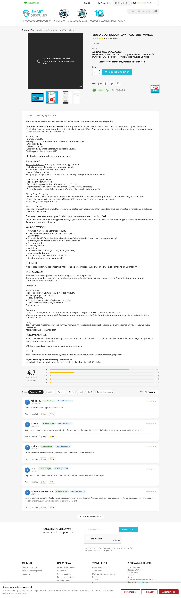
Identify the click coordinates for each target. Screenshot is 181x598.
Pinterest (118, 83)
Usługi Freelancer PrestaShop (107, 20)
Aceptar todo (168, 591)
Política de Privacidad (66, 567)
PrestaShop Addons (105, 392)
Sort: (141, 391)
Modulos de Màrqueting (37, 20)
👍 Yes (43, 414)
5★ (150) (49, 392)
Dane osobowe (98, 567)
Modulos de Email (77, 20)
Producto (59, 20)
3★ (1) (71, 392)
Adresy (95, 580)
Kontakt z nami (63, 580)
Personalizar (130, 591)
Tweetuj (111, 83)
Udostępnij (105, 83)
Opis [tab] (30, 115)
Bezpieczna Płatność (66, 577)
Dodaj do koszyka (116, 71)
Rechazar (149, 591)
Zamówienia (97, 571)
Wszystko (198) (36, 392)
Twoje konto (99, 563)
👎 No (52, 414)
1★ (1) (90, 392)
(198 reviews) (113, 38)
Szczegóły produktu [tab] (47, 115)
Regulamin (61, 571)
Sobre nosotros (64, 574)
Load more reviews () (90, 516)
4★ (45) (61, 392)
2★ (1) (80, 392)
